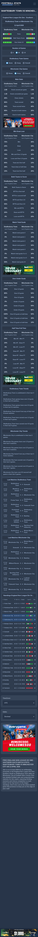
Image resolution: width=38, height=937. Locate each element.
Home (11, 63)
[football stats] (16, 3)
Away (19, 63)
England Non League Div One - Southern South (19, 17)
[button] (35, 4)
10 (19, 52)
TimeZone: (7, 698)
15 (25, 52)
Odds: (5, 712)
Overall (27, 63)
